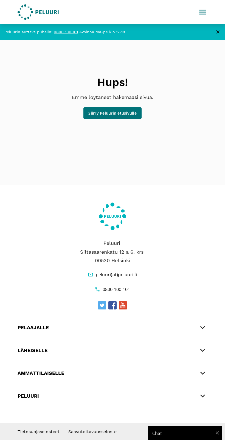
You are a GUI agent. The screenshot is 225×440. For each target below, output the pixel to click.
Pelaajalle (33, 327)
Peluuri (28, 396)
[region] (185, 433)
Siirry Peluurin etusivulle (112, 113)
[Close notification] (218, 32)
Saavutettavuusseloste (92, 431)
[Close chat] (217, 433)
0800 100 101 (66, 32)
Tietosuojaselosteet (39, 431)
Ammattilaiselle (41, 373)
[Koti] (38, 12)
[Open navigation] (203, 12)
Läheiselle (32, 350)
